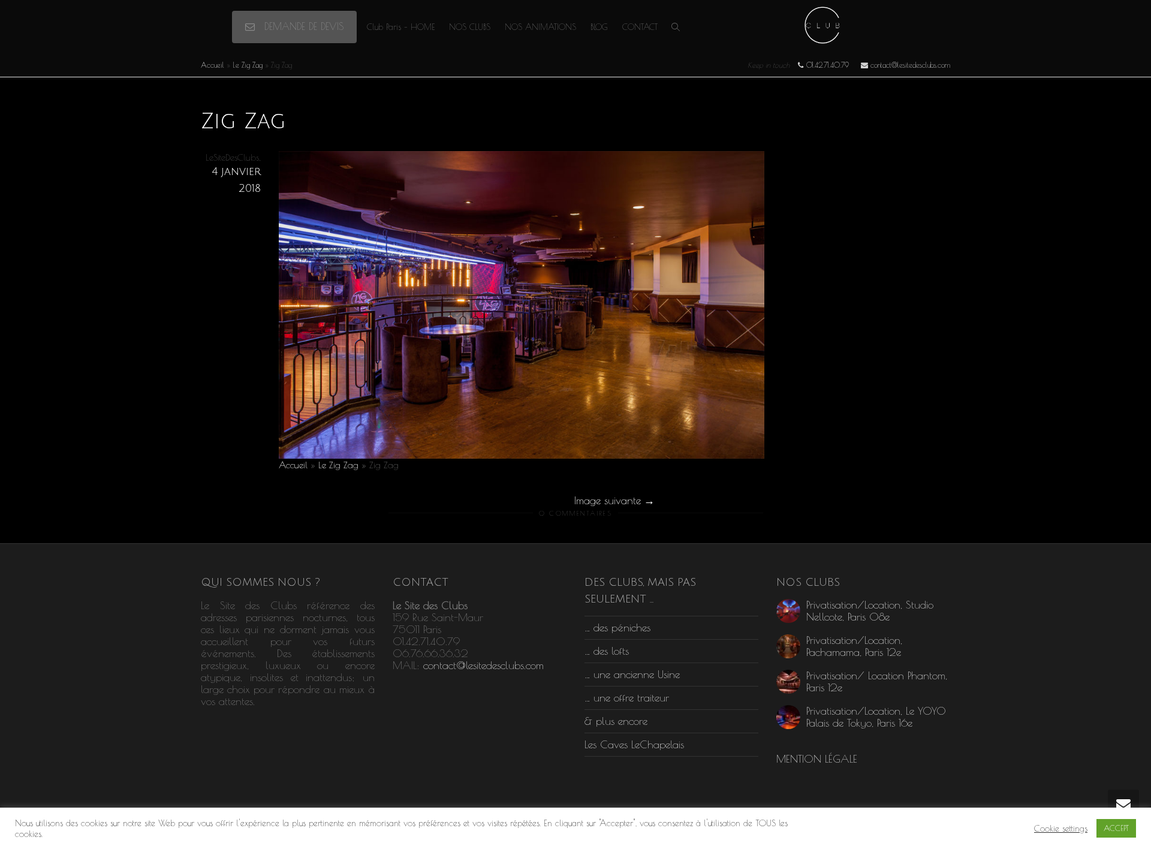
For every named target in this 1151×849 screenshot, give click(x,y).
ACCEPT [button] (1116, 828)
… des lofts (606, 651)
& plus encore (615, 721)
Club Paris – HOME (401, 27)
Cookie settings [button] (1060, 828)
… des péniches (617, 627)
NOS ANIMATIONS (540, 27)
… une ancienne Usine (632, 674)
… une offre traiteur (626, 697)
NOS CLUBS (469, 27)
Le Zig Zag (248, 65)
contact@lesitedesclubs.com (483, 665)
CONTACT (640, 27)
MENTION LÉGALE (816, 758)
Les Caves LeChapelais (634, 744)
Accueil (212, 65)
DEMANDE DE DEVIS (302, 26)
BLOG (599, 27)
